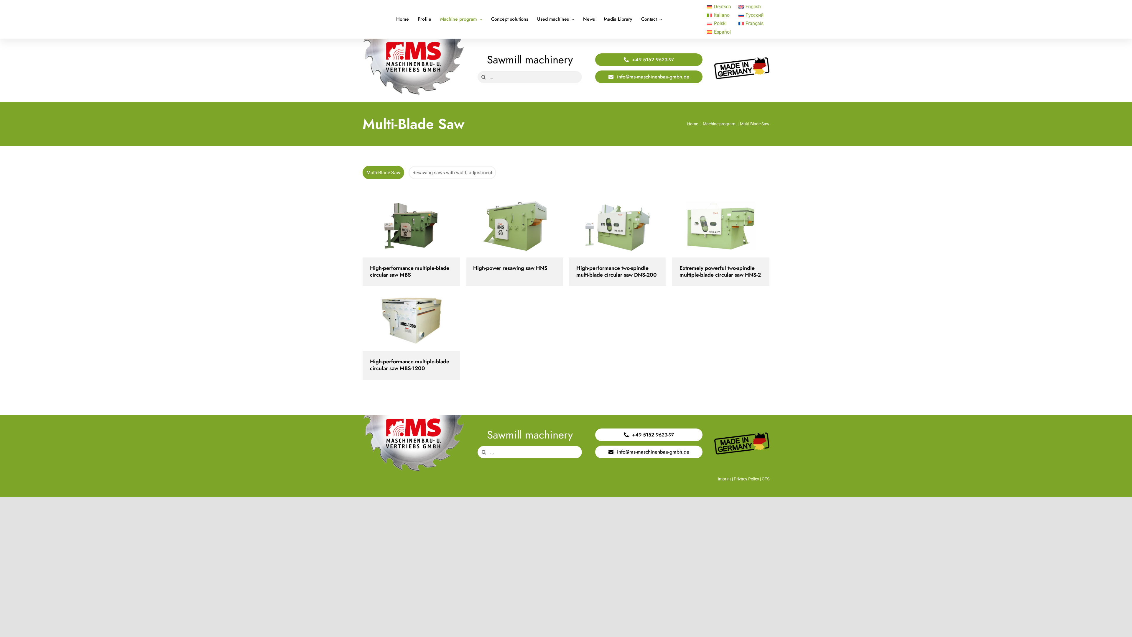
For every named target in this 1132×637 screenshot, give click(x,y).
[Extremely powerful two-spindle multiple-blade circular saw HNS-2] (720, 227)
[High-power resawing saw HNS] (514, 227)
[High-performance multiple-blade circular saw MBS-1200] (411, 321)
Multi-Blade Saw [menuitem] (383, 172)
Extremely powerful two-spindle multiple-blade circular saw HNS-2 (715, 228)
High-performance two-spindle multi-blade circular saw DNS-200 (612, 228)
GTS (765, 479)
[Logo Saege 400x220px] (413, 41)
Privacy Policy (746, 479)
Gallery (416, 228)
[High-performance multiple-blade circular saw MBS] (411, 227)
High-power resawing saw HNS (509, 228)
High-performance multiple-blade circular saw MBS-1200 (406, 321)
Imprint (724, 479)
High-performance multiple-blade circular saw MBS (406, 228)
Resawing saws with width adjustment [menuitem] (452, 172)
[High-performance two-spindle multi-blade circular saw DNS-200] (617, 227)
